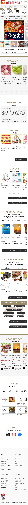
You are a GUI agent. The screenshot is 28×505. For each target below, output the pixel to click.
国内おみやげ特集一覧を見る (19, 203)
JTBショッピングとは (20, 489)
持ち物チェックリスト (7, 469)
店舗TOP (3, 488)
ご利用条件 (18, 481)
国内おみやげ (4, 459)
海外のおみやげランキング (19, 321)
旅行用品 (3, 463)
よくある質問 (4, 481)
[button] (27, 31)
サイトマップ (4, 485)
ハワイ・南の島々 (9, 313)
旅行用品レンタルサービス (7, 466)
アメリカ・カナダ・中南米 (14, 309)
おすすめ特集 (18, 465)
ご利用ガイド (4, 478)
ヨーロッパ (7, 306)
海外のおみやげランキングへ (19, 297)
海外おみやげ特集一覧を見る (19, 198)
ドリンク (17, 461)
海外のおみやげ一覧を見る (19, 326)
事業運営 (17, 487)
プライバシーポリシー (21, 478)
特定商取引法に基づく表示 (21, 484)
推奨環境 (3, 483)
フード (17, 459)
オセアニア (22, 313)
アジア (21, 316)
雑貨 (16, 463)
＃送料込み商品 (5, 52)
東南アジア (9, 316)
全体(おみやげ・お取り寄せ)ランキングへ (15, 250)
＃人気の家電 (13, 52)
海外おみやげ (4, 461)
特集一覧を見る (22, 159)
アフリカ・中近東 (20, 306)
